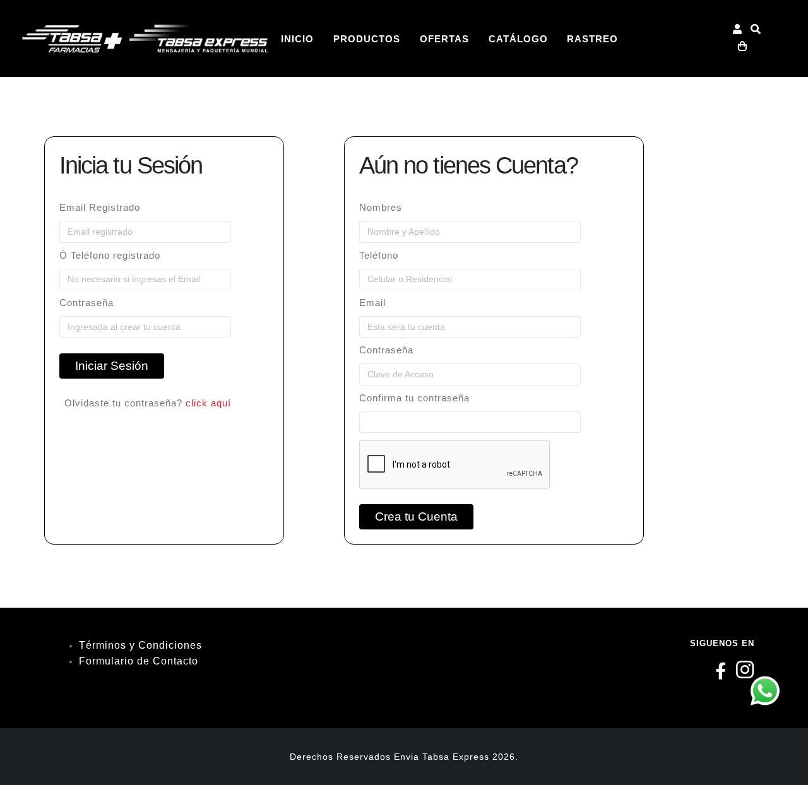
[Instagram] (745, 673)
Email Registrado (99, 208)
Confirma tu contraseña (414, 398)
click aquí (208, 403)
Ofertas (444, 39)
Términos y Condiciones (140, 645)
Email (372, 303)
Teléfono (378, 256)
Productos (366, 39)
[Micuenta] (737, 30)
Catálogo (518, 39)
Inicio (297, 39)
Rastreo (592, 39)
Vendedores (317, 116)
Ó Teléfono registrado (109, 256)
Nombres (380, 208)
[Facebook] (721, 673)
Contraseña (86, 303)
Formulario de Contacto (138, 661)
